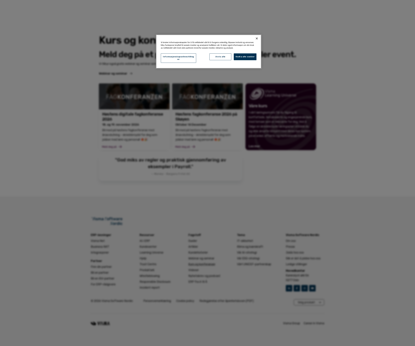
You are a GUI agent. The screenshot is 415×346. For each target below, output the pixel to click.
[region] (208, 51)
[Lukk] (256, 38)
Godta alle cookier (245, 57)
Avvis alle (220, 57)
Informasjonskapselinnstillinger (178, 58)
